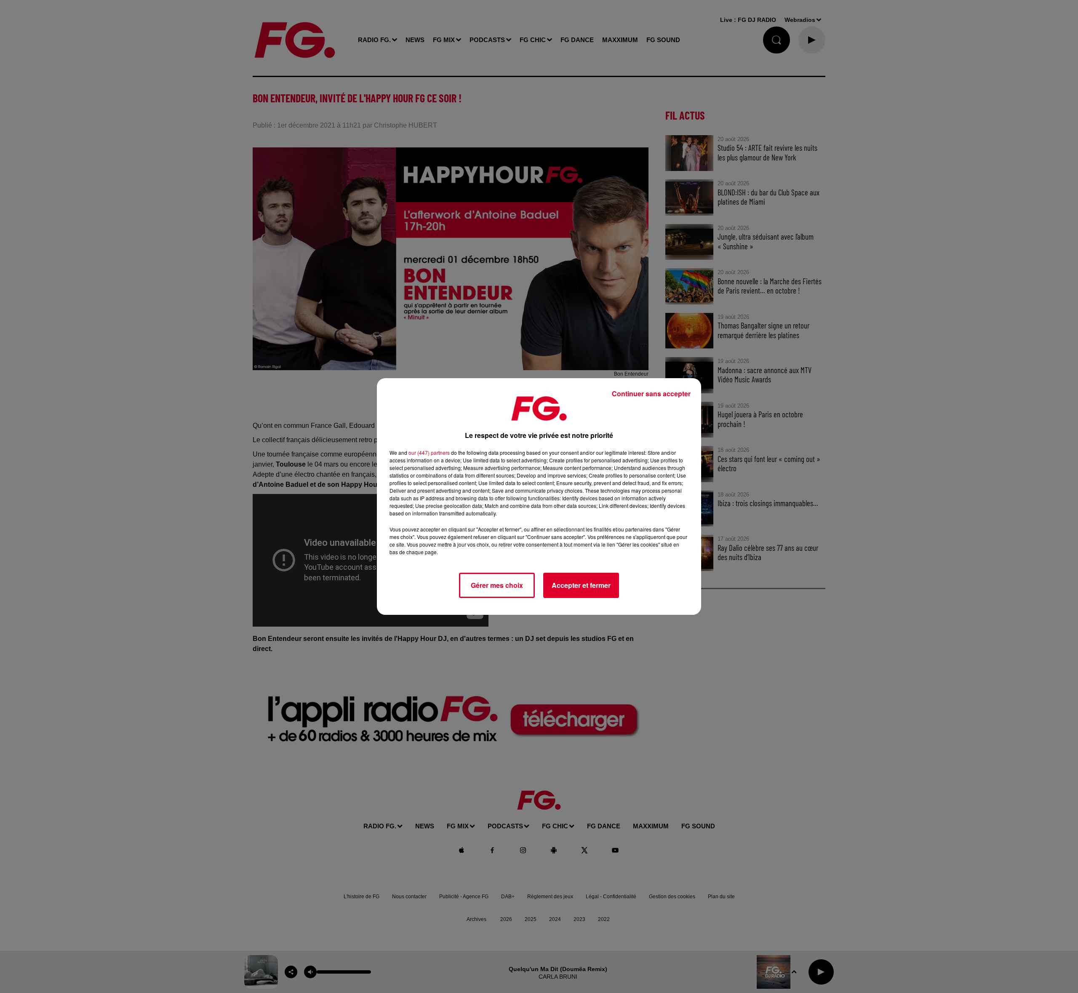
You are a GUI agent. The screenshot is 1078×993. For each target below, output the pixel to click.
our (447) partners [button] (429, 452)
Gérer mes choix (497, 585)
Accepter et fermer (581, 585)
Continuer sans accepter (651, 393)
